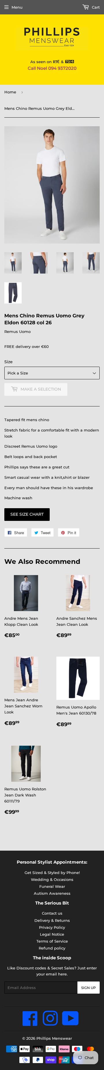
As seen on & (47, 61)
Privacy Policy (52, 927)
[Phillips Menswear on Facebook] (30, 1023)
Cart (95, 7)
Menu (17, 7)
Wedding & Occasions (52, 879)
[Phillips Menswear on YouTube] (70, 1023)
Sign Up (88, 988)
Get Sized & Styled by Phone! (52, 872)
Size (8, 361)
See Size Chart (27, 514)
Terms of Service (52, 941)
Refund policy (52, 948)
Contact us (52, 913)
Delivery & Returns (52, 920)
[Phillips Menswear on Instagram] (50, 1023)
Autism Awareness (52, 893)
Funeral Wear (52, 886)
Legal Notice (52, 934)
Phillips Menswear (54, 1038)
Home (10, 92)
